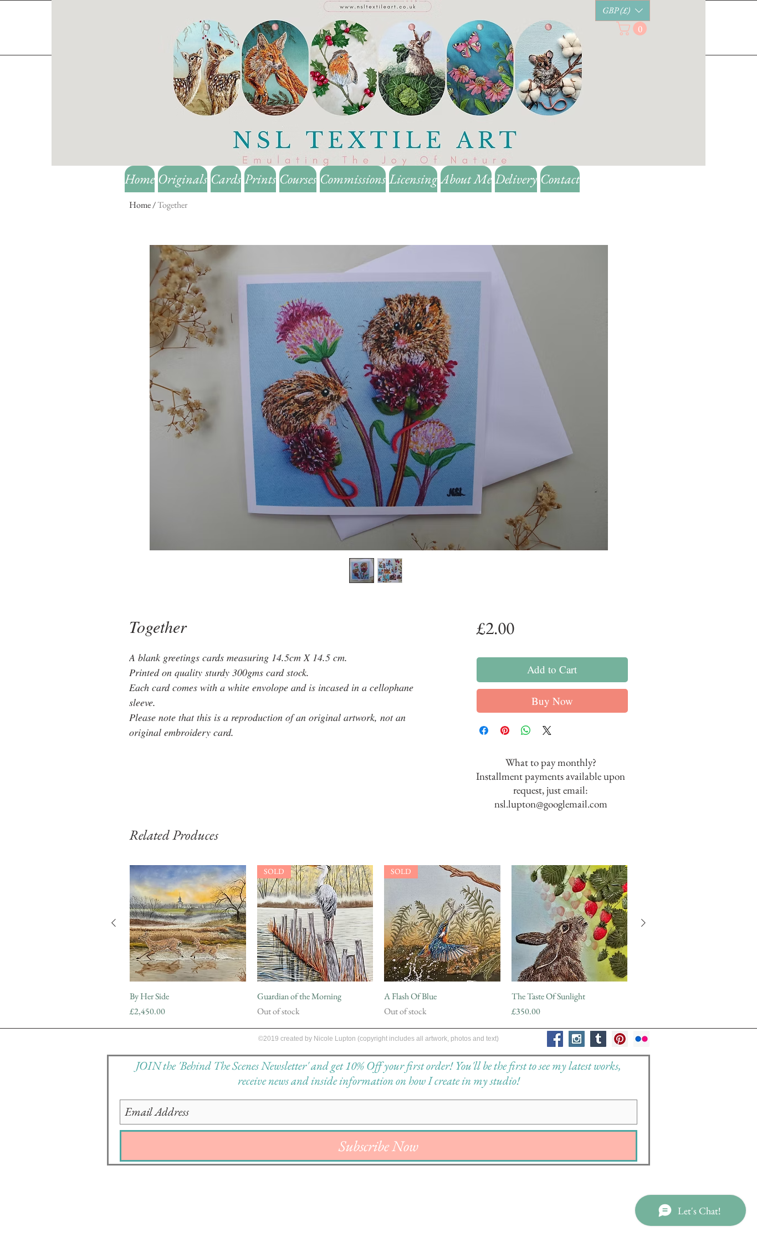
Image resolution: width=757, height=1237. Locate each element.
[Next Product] (643, 922)
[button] (622, 10)
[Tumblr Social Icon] (598, 1039)
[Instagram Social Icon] (577, 1039)
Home (140, 205)
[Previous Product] (113, 922)
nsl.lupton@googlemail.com (550, 804)
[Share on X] (547, 730)
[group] (378, 942)
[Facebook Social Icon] (555, 1039)
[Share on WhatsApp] (526, 730)
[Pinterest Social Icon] (620, 1039)
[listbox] (622, 10)
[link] (633, 28)
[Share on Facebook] (483, 730)
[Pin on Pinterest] (505, 730)
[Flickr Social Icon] (641, 1039)
